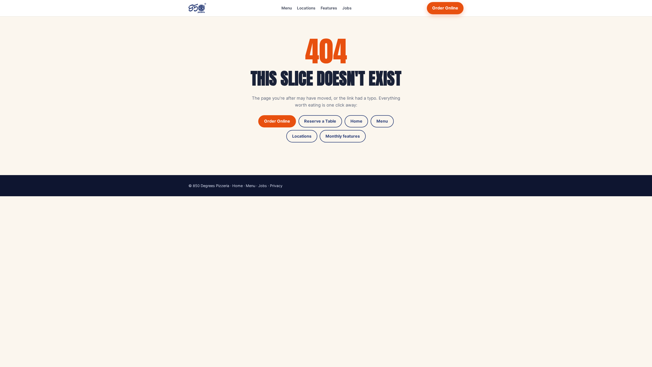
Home (356, 121)
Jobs (346, 8)
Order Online (445, 7)
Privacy (276, 186)
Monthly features (342, 136)
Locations (306, 8)
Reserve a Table (320, 121)
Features (329, 8)
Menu (286, 8)
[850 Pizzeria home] (197, 8)
